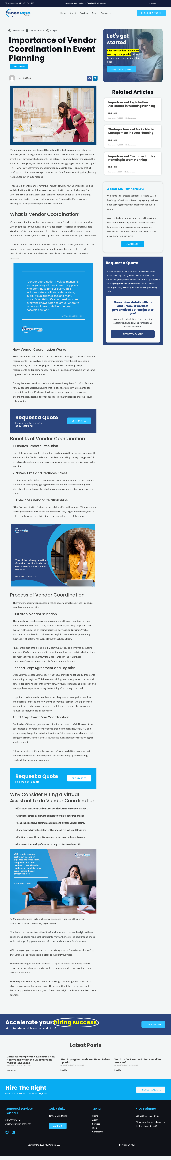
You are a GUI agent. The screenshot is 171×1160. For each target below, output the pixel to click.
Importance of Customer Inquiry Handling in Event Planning (131, 158)
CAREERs (58, 1126)
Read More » (113, 113)
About (73, 13)
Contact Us (106, 13)
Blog (94, 13)
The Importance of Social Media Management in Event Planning (131, 131)
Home (63, 13)
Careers (152, 3)
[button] (151, 13)
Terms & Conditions (58, 1115)
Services (84, 13)
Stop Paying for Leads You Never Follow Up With (85, 1061)
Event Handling (19, 66)
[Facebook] (7, 1132)
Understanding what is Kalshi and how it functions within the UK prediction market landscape (31, 1060)
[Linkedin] (13, 1132)
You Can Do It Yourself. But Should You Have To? (138, 1061)
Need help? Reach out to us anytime (26, 1093)
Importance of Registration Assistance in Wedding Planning (131, 104)
